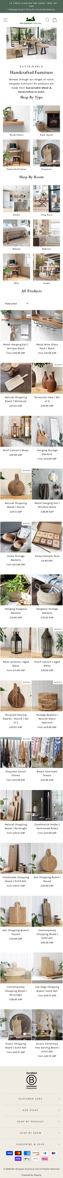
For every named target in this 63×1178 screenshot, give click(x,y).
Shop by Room (30, 1133)
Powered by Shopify (31, 1175)
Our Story (31, 1110)
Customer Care (31, 1099)
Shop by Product (30, 1121)
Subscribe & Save (30, 1144)
